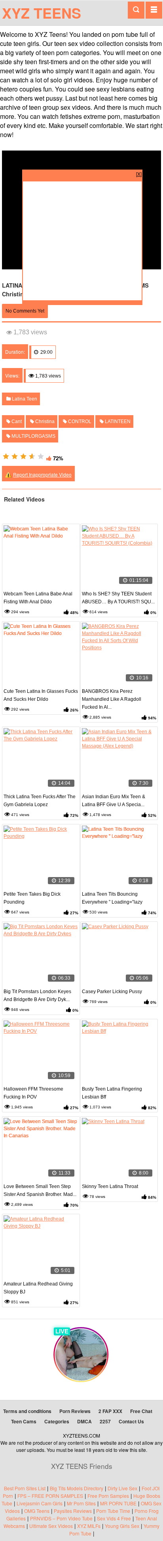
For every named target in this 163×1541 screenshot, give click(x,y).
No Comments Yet (25, 311)
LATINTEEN (117, 421)
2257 (105, 1421)
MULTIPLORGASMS (32, 436)
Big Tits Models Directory (76, 1488)
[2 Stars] (15, 456)
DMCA (84, 1421)
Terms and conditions (27, 1411)
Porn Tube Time (113, 1510)
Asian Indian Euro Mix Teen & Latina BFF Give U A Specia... (113, 800)
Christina (44, 421)
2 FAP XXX (110, 1411)
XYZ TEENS (41, 12)
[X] (139, 173)
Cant (16, 421)
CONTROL (79, 421)
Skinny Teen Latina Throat (110, 1186)
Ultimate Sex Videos (51, 1525)
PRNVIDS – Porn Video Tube (61, 1518)
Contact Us (131, 1421)
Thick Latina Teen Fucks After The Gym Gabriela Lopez (40, 800)
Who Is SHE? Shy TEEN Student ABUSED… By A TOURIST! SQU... (118, 598)
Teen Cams (23, 1421)
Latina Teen (24, 399)
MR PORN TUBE (118, 1503)
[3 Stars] (23, 456)
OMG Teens (36, 1510)
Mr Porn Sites (81, 1503)
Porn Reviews (75, 1411)
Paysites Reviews (73, 1510)
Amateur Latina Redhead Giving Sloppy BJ (38, 1288)
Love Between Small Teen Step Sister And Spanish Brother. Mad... (40, 1190)
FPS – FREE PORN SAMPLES (50, 1495)
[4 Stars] (32, 456)
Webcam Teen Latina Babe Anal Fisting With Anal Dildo (38, 598)
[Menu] (154, 10)
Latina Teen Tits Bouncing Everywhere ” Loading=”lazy (112, 898)
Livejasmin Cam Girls (40, 1503)
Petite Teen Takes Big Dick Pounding (32, 898)
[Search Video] (136, 10)
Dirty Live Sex (122, 1488)
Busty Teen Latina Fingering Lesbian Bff (112, 1093)
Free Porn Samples (108, 1495)
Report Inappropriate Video (42, 474)
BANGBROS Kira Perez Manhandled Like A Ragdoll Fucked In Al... (111, 699)
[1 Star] (6, 456)
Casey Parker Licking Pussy (112, 991)
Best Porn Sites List (24, 1488)
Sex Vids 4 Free (114, 1518)
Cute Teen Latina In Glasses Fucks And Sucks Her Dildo (41, 695)
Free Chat (141, 1411)
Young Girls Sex (122, 1525)
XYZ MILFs (88, 1525)
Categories (56, 1421)
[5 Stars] (41, 456)
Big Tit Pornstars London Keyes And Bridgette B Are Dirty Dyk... (37, 995)
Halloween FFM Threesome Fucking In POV (33, 1093)
